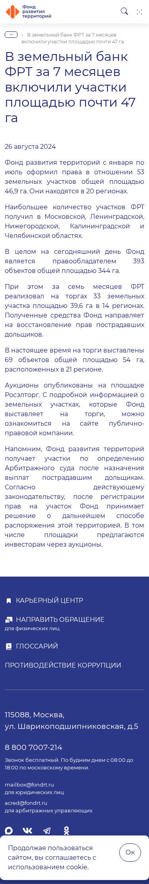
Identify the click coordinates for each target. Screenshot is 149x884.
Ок (130, 852)
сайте (89, 423)
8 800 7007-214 (33, 747)
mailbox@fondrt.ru (29, 785)
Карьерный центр (49, 600)
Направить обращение (60, 619)
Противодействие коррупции (63, 665)
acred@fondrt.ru (26, 803)
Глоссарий (37, 646)
